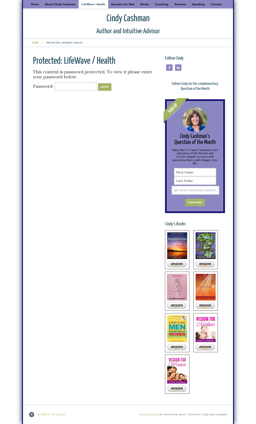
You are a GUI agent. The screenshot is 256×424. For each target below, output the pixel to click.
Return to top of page (51, 414)
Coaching (161, 4)
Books (143, 4)
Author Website (149, 414)
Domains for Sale (122, 4)
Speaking (198, 4)
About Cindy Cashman (60, 4)
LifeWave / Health (93, 4)
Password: (44, 86)
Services (180, 4)
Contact (216, 4)
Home (35, 4)
